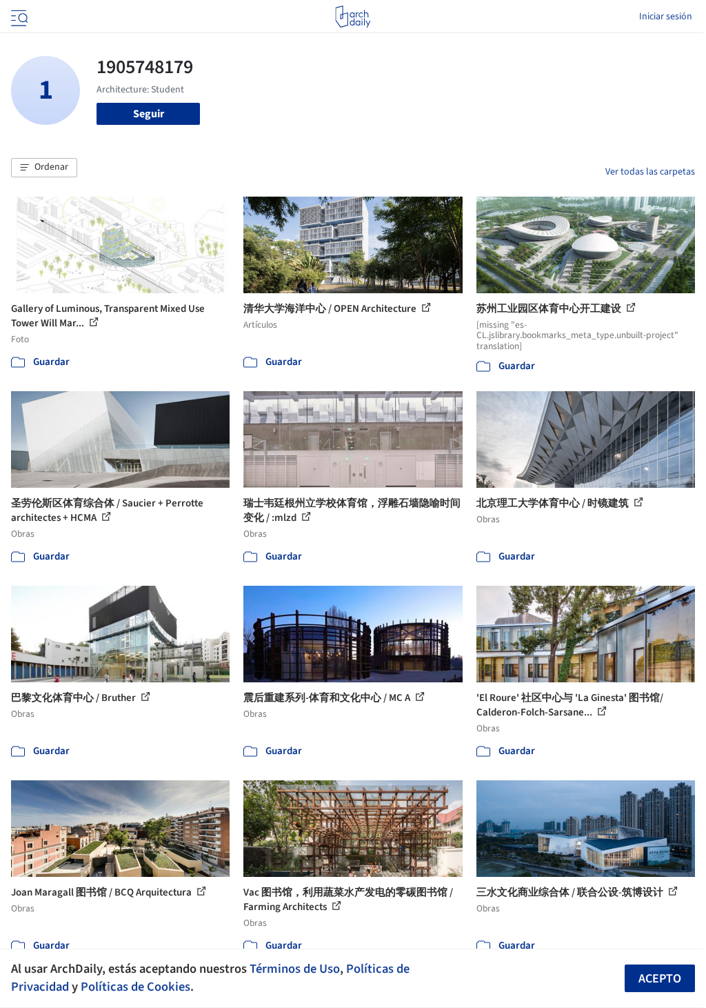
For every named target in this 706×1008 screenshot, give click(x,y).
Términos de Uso (295, 969)
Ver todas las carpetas (650, 172)
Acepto (659, 978)
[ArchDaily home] (352, 17)
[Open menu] (18, 16)
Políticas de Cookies (135, 987)
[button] (44, 167)
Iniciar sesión (665, 16)
